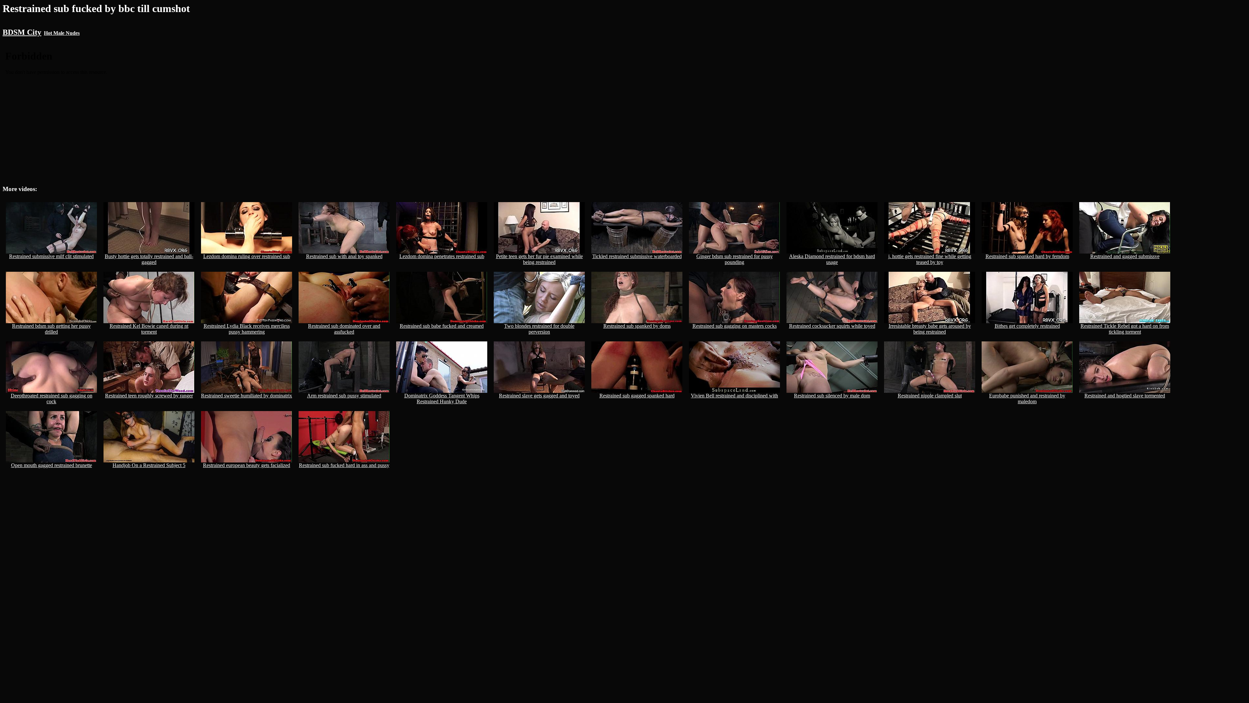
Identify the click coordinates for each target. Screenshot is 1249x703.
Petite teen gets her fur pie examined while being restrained (539, 259)
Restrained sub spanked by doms (637, 326)
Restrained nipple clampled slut (930, 395)
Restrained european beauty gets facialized (246, 465)
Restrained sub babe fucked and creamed (442, 326)
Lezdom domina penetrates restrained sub (441, 256)
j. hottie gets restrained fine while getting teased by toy (929, 259)
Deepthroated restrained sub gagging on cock (51, 398)
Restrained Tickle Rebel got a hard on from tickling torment (1125, 329)
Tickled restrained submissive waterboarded (637, 256)
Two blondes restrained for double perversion (539, 329)
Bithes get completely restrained (1027, 326)
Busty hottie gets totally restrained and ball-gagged (149, 259)
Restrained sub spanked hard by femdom (1027, 256)
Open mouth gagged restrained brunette (51, 465)
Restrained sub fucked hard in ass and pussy (344, 465)
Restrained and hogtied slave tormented (1124, 395)
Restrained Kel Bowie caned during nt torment (149, 329)
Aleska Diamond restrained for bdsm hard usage (832, 259)
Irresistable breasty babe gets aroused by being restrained (930, 329)
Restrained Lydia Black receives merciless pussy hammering (247, 329)
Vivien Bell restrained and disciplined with (734, 395)
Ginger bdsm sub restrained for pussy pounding (734, 259)
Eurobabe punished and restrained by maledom (1027, 398)
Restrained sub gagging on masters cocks (734, 326)
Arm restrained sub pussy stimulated (344, 395)
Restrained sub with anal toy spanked (344, 256)
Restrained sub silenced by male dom (832, 395)
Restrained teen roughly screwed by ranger (149, 395)
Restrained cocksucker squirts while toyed (832, 326)
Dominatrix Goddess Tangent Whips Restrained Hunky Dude (441, 398)
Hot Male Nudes (62, 33)
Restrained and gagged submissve (1125, 256)
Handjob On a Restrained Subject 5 (149, 465)
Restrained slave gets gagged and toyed (539, 395)
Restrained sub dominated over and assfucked (344, 329)
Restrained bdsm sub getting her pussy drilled (51, 329)
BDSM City (22, 32)
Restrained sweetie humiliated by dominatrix (246, 395)
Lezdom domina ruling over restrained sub (246, 256)
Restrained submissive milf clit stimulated (51, 256)
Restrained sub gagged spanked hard (637, 395)
